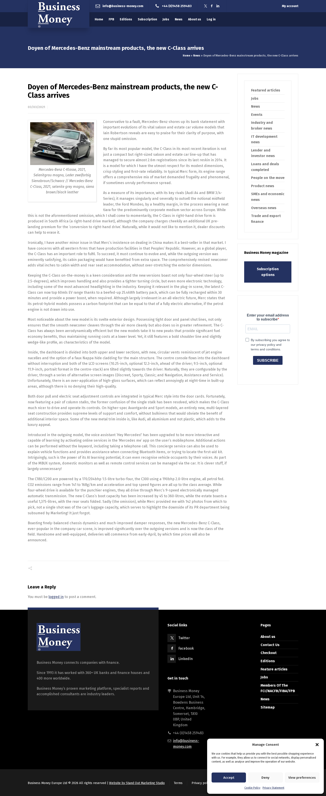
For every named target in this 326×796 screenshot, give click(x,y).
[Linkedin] (218, 6)
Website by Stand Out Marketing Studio (137, 783)
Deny (265, 778)
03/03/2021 (36, 107)
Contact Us (270, 645)
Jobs (254, 98)
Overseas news (263, 208)
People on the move (268, 178)
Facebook (186, 648)
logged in (56, 597)
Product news (262, 186)
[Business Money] (59, 14)
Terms (178, 783)
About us (268, 637)
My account (290, 6)
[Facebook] (212, 6)
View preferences (302, 778)
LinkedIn (185, 659)
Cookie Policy (252, 787)
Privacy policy (201, 783)
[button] (317, 744)
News (196, 55)
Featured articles (265, 90)
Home (186, 55)
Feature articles (274, 669)
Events (256, 115)
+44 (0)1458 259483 (177, 6)
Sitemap (268, 707)
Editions (268, 661)
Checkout (269, 653)
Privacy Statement (273, 787)
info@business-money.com (122, 6)
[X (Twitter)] (205, 6)
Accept (228, 778)
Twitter (184, 638)
